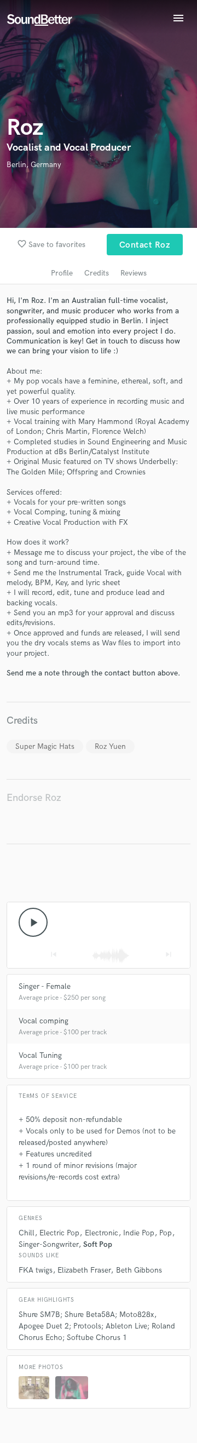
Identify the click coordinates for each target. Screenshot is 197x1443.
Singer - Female (45, 986)
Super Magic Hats (44, 746)
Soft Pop (97, 1244)
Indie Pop (138, 1233)
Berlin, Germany (34, 164)
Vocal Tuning (40, 1055)
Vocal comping (43, 1021)
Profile (62, 273)
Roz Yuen (110, 746)
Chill (26, 1233)
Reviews (133, 273)
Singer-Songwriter (48, 1244)
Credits (96, 273)
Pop (165, 1233)
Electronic (101, 1233)
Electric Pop (59, 1233)
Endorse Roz (34, 798)
